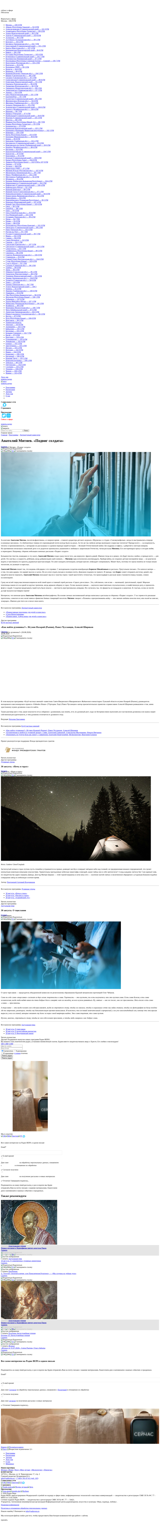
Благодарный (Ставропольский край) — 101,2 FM (26, 46)
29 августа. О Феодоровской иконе (19, 1033)
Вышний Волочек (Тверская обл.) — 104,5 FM (24, 73)
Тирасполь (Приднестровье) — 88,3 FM (21, 274)
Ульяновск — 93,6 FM (14, 293)
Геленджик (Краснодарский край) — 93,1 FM (24, 82)
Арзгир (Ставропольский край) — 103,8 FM (23, 35)
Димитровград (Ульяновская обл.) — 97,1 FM (24, 90)
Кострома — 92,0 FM (14, 149)
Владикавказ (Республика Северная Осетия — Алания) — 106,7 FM (33, 61)
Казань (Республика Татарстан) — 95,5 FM (23, 124)
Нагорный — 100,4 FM (15, 356)
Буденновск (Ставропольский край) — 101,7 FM (25, 57)
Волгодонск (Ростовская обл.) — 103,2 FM (23, 63)
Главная (4, 435)
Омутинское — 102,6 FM (16, 365)
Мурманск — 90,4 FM (14, 179)
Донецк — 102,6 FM (14, 92)
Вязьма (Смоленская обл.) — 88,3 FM (20, 76)
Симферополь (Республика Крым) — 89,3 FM (24, 251)
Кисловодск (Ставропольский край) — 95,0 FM (25, 143)
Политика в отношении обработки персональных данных (24, 1508)
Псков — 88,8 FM (13, 223)
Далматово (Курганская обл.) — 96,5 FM (22, 86)
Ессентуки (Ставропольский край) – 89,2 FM (24, 99)
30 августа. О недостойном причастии (21, 1031)
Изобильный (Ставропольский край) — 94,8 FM (25, 116)
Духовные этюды (8, 762)
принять (4, 1520)
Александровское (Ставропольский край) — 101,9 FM (27, 29)
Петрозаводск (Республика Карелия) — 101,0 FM (25, 225)
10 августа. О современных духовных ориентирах (21, 1261)
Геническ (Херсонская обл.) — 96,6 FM (21, 84)
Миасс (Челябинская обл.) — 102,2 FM (21, 175)
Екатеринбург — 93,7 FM (16, 97)
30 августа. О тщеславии (15, 1029)
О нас (8, 396)
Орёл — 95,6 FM (12, 211)
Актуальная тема (7, 906)
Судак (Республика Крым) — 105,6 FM (21, 261)
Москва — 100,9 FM (14, 25)
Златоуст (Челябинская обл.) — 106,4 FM (22, 109)
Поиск (26, 430)
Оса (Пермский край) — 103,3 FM (19, 215)
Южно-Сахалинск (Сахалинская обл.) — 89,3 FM (25, 314)
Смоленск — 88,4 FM (14, 253)
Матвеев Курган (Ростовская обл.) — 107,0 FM (24, 171)
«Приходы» (47, 1470)
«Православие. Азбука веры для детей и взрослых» (26, 616)
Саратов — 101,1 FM (14, 242)
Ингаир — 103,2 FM (14, 348)
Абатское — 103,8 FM (14, 325)
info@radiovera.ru (8, 1478)
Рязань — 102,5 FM (13, 236)
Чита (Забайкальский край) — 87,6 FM (21, 310)
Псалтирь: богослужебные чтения (21, 1333)
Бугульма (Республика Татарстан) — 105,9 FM (24, 54)
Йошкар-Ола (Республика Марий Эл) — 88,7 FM (25, 122)
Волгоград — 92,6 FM (14, 65)
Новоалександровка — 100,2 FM (19, 360)
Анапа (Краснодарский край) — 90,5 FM (22, 33)
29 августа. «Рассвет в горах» (17, 895)
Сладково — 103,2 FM (14, 367)
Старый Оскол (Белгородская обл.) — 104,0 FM (25, 259)
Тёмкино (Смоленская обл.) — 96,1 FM (21, 272)
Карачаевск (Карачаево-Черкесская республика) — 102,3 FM (30, 130)
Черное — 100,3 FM (14, 371)
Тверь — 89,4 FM (12, 270)
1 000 (6, 1044)
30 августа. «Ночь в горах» (16, 893)
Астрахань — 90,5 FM (14, 38)
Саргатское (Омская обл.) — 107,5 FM (21, 244)
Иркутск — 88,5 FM (14, 120)
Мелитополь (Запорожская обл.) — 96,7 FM (23, 173)
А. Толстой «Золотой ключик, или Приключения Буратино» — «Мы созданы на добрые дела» (38, 1273)
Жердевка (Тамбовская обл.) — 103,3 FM (22, 103)
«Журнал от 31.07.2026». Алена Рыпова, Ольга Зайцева (23, 1348)
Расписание (10, 390)
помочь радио (6, 379)
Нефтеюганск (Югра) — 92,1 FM (19, 187)
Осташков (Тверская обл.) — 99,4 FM (20, 217)
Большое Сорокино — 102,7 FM (18, 333)
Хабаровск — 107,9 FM (15, 299)
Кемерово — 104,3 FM (15, 133)
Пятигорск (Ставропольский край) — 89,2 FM (24, 228)
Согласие (14, 1163)
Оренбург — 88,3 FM (14, 209)
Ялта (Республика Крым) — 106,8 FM (21, 318)
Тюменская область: (14, 322)
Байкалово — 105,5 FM (15, 329)
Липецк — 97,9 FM (13, 164)
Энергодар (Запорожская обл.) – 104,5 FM (22, 312)
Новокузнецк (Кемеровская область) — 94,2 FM (25, 196)
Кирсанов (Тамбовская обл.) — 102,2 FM (22, 141)
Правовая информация (10, 1505)
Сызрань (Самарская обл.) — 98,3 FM (21, 266)
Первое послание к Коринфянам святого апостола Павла (23, 1248)
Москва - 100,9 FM (8, 21)
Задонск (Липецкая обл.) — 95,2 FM (20, 105)
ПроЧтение (12, 1271)
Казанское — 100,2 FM (15, 354)
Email (3, 1147)
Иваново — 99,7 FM (14, 111)
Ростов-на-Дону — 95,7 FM (17, 232)
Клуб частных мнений (10, 623)
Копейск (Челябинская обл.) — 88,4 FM (21, 147)
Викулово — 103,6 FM (15, 337)
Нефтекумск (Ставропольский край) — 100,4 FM (25, 185)
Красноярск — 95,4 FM (15, 156)
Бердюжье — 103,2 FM (15, 331)
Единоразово (21, 1051)
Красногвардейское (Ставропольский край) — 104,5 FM (28, 152)
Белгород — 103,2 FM (14, 42)
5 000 (11, 1044)
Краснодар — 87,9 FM (14, 154)
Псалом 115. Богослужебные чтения (15, 1335)
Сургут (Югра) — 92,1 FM (16, 263)
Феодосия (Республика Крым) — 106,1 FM (23, 297)
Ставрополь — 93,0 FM (15, 257)
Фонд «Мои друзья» (22, 1470)
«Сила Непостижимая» (15, 614)
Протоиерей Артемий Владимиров (21, 882)
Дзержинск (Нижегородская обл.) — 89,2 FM (24, 88)
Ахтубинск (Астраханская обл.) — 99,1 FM (23, 40)
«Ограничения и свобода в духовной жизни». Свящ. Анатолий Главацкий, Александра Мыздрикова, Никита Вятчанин (53, 733)
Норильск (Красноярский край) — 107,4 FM (23, 202)
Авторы (9, 392)
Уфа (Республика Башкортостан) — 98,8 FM (23, 295)
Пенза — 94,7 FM (13, 219)
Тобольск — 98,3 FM (14, 363)
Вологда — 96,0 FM (13, 69)
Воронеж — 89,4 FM (14, 71)
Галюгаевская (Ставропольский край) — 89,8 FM (25, 80)
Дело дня (4, 377)
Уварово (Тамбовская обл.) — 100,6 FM (21, 291)
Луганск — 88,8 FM (14, 166)
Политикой (8, 1165)
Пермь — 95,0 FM (13, 221)
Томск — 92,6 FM (13, 282)
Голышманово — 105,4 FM (16, 339)
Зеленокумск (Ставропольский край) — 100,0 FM (25, 107)
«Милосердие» (37, 1470)
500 (2, 1044)
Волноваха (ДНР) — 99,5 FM (17, 67)
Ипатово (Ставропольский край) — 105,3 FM (24, 118)
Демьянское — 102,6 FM (15, 341)
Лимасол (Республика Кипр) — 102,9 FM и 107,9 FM (27, 162)
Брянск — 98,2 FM (13, 52)
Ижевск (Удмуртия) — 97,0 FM (18, 114)
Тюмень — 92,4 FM (13, 289)
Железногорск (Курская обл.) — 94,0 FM (22, 101)
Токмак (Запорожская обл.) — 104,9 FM (21, 278)
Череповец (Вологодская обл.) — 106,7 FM (23, 308)
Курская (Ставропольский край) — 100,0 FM (23, 158)
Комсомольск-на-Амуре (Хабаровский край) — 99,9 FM (28, 145)
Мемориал (10, 1464)
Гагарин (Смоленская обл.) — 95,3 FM (21, 78)
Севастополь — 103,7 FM (16, 249)
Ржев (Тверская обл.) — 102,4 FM (19, 230)
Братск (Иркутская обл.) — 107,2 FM (20, 48)
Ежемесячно (8, 1051)
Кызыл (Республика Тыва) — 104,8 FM (21, 160)
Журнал (11, 1346)
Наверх (4, 1447)
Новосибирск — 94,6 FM (16, 198)
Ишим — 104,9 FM (13, 352)
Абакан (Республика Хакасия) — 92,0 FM (22, 27)
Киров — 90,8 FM (13, 139)
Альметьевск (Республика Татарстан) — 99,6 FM (25, 31)
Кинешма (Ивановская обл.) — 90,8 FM (21, 137)
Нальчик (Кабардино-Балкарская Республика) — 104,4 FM (29, 181)
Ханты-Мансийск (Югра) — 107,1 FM (21, 301)
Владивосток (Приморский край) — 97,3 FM (23, 59)
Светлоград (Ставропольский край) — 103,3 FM (25, 247)
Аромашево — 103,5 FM (15, 327)
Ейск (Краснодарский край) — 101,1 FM (22, 95)
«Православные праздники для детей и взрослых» (26, 612)
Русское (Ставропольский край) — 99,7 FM (23, 234)
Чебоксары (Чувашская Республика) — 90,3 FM (25, 303)
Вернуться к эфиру (8, 19)
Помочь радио (7, 1056)
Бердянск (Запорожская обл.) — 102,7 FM (22, 44)
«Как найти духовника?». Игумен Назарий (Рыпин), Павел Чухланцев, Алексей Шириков (42, 730)
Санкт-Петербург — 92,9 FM (17, 240)
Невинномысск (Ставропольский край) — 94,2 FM (26, 183)
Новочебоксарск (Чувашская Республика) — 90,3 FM (27, 200)
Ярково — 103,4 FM (14, 373)
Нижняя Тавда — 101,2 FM (16, 358)
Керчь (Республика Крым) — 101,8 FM (21, 135)
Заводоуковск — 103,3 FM (16, 346)
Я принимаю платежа (15, 1053)
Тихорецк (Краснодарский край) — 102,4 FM (24, 276)
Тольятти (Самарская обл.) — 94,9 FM (21, 280)
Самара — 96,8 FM (13, 238)
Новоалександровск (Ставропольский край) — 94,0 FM (28, 194)
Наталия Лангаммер (17, 719)
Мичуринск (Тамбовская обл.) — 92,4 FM (22, 177)
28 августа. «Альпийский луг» (18, 898)
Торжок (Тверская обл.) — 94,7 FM (19, 284)
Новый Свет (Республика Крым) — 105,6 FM (24, 204)
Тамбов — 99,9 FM (13, 268)
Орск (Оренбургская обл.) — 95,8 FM (20, 213)
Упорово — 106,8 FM (14, 369)
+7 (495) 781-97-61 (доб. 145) (26, 1478)
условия (17, 1053)
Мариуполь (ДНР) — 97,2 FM (17, 168)
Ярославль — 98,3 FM (14, 320)
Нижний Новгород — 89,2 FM (18, 190)
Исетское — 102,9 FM (14, 350)
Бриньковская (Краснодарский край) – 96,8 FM (24, 50)
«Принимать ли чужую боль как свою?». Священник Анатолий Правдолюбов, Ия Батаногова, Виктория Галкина (51, 735)
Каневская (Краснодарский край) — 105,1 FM (24, 128)
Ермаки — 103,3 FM (14, 344)
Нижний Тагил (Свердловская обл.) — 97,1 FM (25, 192)
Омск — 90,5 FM (12, 206)
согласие (14, 1176)
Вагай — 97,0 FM (13, 335)
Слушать (4, 1246)
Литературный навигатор (30, 435)
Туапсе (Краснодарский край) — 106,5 (21, 287)
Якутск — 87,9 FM (13, 316)
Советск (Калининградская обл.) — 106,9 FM (24, 255)
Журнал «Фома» (7, 1470)
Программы (10, 387)
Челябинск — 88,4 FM (14, 306)
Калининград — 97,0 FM (16, 126)
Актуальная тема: (28, 1025)
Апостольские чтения (17, 1246)
